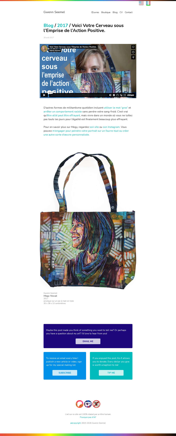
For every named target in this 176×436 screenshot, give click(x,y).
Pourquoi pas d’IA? (88, 417)
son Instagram (111, 127)
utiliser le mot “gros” (116, 107)
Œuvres (95, 12)
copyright (75, 423)
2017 (62, 25)
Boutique (105, 12)
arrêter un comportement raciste (63, 111)
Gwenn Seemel (54, 12)
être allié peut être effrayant (63, 115)
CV (121, 12)
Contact (128, 12)
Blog (115, 12)
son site (94, 127)
